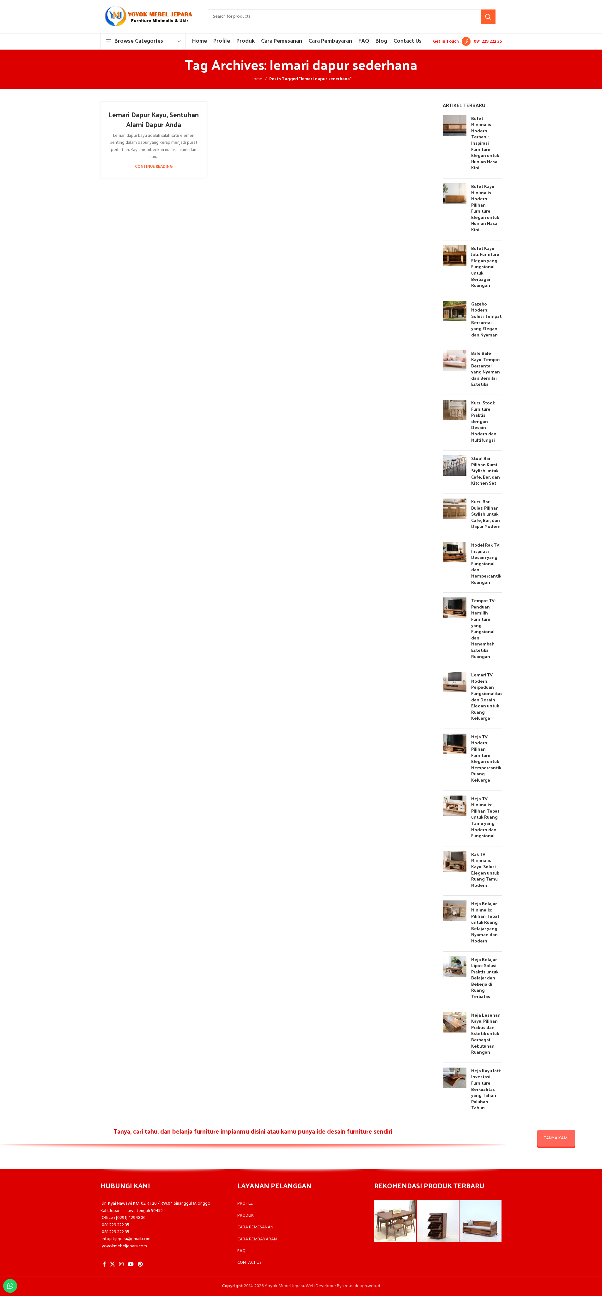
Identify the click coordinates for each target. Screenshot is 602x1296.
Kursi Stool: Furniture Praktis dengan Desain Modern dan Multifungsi (483, 421)
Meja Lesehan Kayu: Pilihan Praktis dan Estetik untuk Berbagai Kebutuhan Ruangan (486, 1033)
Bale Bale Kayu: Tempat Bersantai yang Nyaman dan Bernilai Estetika (485, 368)
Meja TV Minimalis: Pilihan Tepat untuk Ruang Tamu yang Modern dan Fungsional (485, 817)
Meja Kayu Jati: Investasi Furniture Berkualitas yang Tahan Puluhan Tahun (486, 1089)
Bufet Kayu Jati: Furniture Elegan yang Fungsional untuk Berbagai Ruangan (485, 266)
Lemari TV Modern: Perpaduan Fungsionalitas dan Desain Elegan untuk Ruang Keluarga (486, 696)
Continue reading (154, 167)
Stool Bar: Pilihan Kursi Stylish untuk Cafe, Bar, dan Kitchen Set (485, 470)
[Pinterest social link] (140, 1264)
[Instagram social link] (121, 1264)
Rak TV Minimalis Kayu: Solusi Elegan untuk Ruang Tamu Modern (485, 869)
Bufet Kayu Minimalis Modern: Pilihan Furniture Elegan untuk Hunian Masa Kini (485, 207)
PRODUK (245, 1215)
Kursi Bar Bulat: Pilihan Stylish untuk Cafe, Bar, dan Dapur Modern (486, 514)
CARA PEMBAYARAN (257, 1239)
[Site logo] (147, 16)
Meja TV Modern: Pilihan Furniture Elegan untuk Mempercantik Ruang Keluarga (486, 758)
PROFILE (245, 1203)
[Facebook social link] (104, 1264)
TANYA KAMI (556, 1138)
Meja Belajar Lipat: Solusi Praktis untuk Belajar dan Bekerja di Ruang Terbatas (484, 978)
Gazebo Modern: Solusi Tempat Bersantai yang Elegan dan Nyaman (486, 319)
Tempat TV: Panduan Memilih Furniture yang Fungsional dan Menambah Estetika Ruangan (483, 628)
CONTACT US (249, 1262)
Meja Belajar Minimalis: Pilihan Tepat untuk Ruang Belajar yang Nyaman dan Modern (485, 922)
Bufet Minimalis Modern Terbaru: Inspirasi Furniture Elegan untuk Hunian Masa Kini (485, 143)
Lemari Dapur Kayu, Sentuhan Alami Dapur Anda (153, 119)
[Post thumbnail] (454, 144)
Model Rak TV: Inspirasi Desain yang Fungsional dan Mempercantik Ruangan (486, 563)
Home (256, 79)
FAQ (241, 1251)
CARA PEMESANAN (255, 1227)
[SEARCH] (488, 16)
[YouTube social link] (131, 1264)
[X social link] (112, 1264)
